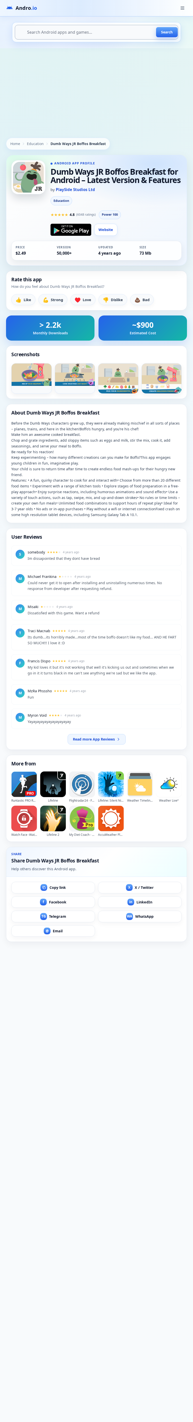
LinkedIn (140, 902)
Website (106, 229)
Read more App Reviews (94, 739)
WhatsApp (140, 916)
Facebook (54, 902)
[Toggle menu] (182, 8)
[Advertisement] (96, 86)
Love (83, 299)
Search (167, 32)
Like (23, 299)
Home (15, 143)
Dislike (113, 299)
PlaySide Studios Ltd (75, 189)
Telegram (53, 916)
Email (54, 931)
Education (35, 143)
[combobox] (96, 32)
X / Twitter (141, 887)
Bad (142, 299)
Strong (53, 299)
